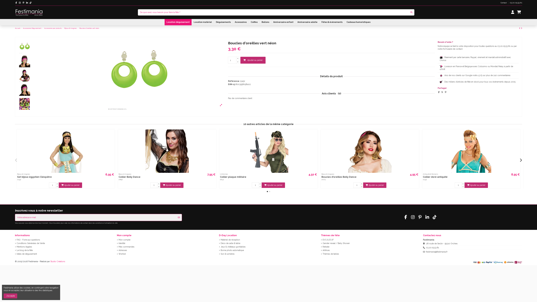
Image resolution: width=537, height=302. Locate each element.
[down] (237, 62)
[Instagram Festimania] (19, 3)
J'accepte (10, 296)
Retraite (326, 247)
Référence (233, 81)
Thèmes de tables (331, 254)
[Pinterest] (445, 92)
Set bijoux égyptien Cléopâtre (34, 177)
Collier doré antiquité (435, 177)
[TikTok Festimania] (30, 3)
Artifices (326, 250)
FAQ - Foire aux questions (28, 240)
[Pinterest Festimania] (23, 3)
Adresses (123, 250)
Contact (504, 3)
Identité (122, 243)
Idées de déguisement (27, 254)
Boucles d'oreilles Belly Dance (339, 177)
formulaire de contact (452, 49)
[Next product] (521, 28)
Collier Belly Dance (129, 177)
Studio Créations (57, 261)
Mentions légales (24, 247)
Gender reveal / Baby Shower (336, 243)
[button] (267, 191)
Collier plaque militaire (233, 177)
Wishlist (122, 254)
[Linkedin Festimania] (27, 3)
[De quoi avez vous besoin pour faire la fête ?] (411, 12)
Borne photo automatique (232, 250)
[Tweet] (442, 92)
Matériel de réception (230, 240)
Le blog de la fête (25, 250)
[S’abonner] (179, 217)
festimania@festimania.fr (436, 252)
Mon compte (124, 240)
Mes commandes (126, 247)
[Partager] (439, 92)
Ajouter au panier (255, 60)
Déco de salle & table (230, 243)
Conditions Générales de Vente (31, 243)
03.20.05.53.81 (516, 3)
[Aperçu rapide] (112, 134)
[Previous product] (520, 28)
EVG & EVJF (328, 240)
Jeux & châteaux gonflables (233, 247)
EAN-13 (231, 84)
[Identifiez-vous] (512, 12)
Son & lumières (228, 254)
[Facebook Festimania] (16, 3)
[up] (237, 58)
